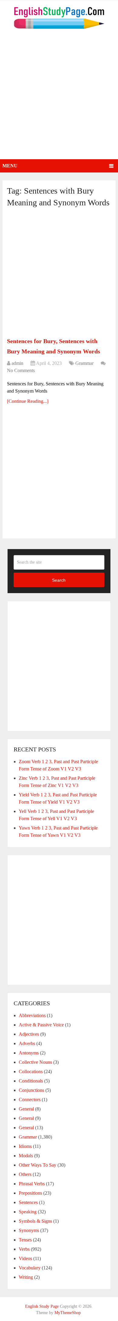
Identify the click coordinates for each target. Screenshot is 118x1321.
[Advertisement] (59, 97)
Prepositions (30, 1193)
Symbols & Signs (35, 1221)
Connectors (30, 1099)
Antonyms (29, 1052)
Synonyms (29, 1230)
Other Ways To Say (37, 1165)
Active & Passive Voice (41, 1024)
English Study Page (42, 1306)
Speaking (28, 1211)
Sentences (28, 1202)
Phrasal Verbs (32, 1183)
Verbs (24, 1249)
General (26, 1108)
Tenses (25, 1239)
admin (17, 363)
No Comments (21, 370)
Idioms (25, 1146)
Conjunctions (31, 1090)
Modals (26, 1155)
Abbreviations (32, 1015)
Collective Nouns (35, 1062)
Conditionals (31, 1080)
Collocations (31, 1071)
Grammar (84, 363)
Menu (10, 165)
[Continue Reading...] (27, 401)
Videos (25, 1258)
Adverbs (27, 1043)
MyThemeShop (67, 1312)
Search (59, 580)
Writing (26, 1277)
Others (25, 1174)
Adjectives (29, 1034)
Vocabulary (30, 1267)
